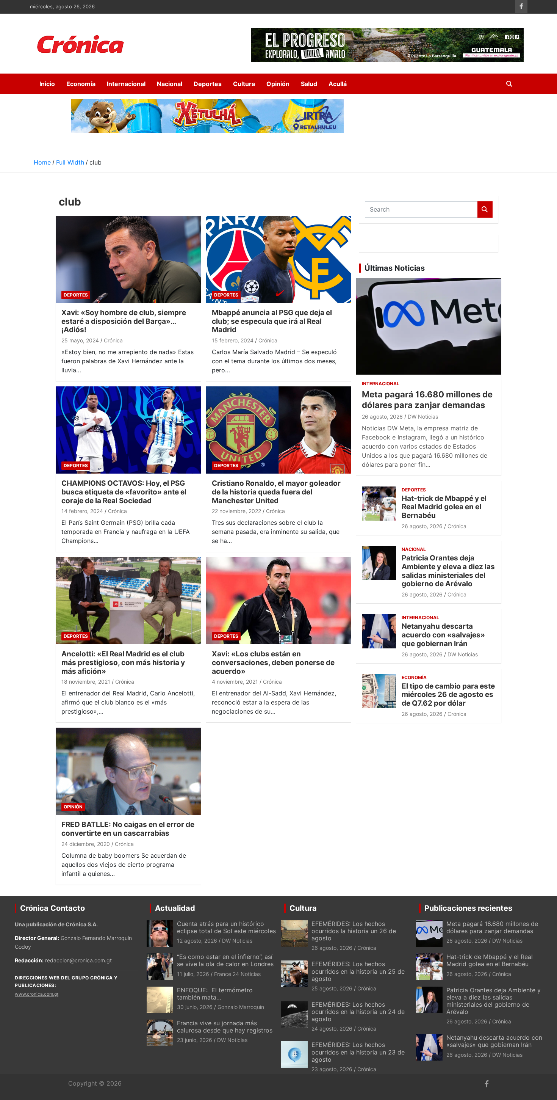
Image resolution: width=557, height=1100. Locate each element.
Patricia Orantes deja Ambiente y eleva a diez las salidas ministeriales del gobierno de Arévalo (448, 571)
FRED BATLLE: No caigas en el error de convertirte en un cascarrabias (127, 829)
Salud (309, 84)
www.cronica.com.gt (36, 994)
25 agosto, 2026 (331, 988)
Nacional (169, 84)
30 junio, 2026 (195, 1007)
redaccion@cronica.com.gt (78, 960)
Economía (80, 84)
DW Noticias (423, 416)
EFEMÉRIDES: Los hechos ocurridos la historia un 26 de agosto (353, 931)
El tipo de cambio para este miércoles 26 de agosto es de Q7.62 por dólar (448, 695)
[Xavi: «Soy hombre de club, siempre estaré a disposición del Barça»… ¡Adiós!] (128, 259)
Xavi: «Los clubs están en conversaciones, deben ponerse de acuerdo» (273, 663)
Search (485, 209)
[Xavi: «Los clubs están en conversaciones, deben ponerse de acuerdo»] (278, 601)
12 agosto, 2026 (197, 940)
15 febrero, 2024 (232, 340)
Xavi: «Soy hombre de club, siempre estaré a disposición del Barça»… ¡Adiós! (123, 321)
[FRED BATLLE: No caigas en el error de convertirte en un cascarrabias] (128, 771)
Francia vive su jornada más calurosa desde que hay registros (224, 1026)
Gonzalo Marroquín (240, 1007)
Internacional (126, 84)
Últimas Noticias (395, 268)
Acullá (338, 84)
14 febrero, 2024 (82, 511)
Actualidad (175, 908)
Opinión (277, 84)
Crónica (113, 340)
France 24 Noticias (237, 974)
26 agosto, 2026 (382, 416)
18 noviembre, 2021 (85, 681)
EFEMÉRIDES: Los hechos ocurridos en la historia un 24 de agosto (358, 1012)
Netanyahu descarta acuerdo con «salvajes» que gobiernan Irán (443, 635)
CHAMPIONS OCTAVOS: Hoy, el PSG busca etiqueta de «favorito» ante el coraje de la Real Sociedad (123, 492)
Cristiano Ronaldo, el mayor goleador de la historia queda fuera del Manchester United (276, 492)
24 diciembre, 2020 (85, 844)
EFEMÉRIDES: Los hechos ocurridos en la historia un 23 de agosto (358, 1052)
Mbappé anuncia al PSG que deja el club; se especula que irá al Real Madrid (272, 321)
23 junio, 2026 (194, 1040)
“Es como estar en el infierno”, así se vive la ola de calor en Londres (225, 960)
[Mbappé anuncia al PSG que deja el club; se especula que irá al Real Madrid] (278, 259)
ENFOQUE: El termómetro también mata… (215, 993)
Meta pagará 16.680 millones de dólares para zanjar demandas (492, 927)
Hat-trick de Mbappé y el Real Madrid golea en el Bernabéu (444, 507)
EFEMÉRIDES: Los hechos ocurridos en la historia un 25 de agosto (358, 971)
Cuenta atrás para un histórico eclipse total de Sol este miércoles (226, 927)
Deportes (208, 84)
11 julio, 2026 (193, 974)
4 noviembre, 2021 (235, 681)
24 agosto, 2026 (331, 1028)
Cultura (244, 84)
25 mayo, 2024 (80, 340)
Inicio (47, 84)
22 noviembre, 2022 (236, 511)
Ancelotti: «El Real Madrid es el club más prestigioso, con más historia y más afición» (123, 663)
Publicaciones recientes (468, 908)
